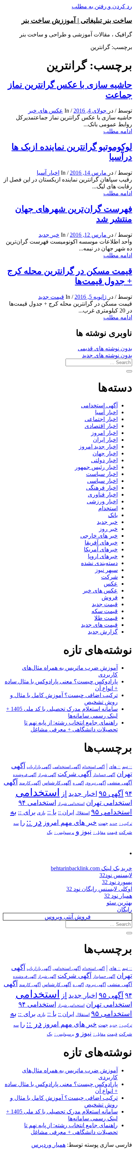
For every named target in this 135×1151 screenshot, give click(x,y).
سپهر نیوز (106, 570)
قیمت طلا (106, 618)
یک (50, 832)
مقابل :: (99, 832)
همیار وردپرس (48, 1145)
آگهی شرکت (74, 774)
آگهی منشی (119, 782)
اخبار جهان (105, 453)
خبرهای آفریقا (101, 542)
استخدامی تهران (109, 802)
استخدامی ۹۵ (111, 812)
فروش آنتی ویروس (68, 917)
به (13, 811)
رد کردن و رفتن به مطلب (102, 6)
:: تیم (127, 766)
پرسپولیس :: (64, 832)
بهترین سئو (119, 903)
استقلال (83, 812)
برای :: (27, 812)
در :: (34, 822)
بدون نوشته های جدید (107, 355)
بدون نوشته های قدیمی (105, 348)
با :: (52, 812)
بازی (41, 812)
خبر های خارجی (99, 536)
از (64, 793)
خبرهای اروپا (103, 556)
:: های (115, 766)
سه (16, 823)
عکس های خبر (45, 111)
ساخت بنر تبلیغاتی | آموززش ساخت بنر (77, 20)
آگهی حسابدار (104, 775)
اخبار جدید (82, 793)
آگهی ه (78, 783)
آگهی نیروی (95, 782)
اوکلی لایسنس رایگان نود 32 (99, 889)
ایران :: (66, 812)
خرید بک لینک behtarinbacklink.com (91, 868)
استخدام (108, 508)
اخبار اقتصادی (101, 426)
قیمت (112, 832)
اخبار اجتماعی (101, 419)
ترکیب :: (125, 823)
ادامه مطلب (117, 131)
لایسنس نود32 (115, 875)
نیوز (86, 831)
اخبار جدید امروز (98, 446)
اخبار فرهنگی (102, 488)
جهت (103, 823)
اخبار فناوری (103, 494)
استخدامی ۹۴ (37, 802)
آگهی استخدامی (99, 405)
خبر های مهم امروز (70, 822)
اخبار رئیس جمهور (96, 467)
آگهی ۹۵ (111, 793)
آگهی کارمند (30, 782)
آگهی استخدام (93, 767)
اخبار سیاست (102, 474)
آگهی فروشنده (24, 775)
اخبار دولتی (104, 460)
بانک (113, 515)
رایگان (124, 909)
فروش (110, 597)
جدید (113, 824)
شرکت (109, 577)
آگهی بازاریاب (39, 767)
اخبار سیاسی (102, 481)
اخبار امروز (104, 433)
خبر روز (108, 529)
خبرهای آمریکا (101, 549)
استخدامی (37, 792)
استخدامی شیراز (71, 803)
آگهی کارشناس (56, 782)
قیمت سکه (104, 611)
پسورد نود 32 (117, 882)
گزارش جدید (103, 632)
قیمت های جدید (99, 625)
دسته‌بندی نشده (99, 563)
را (22, 822)
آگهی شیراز (47, 775)
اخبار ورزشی (102, 501)
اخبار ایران (105, 440)
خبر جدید (49, 235)
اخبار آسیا (48, 173)
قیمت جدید (51, 297)
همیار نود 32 (118, 896)
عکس (111, 584)
